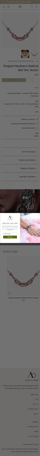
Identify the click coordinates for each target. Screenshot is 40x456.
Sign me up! (10, 237)
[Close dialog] (39, 214)
